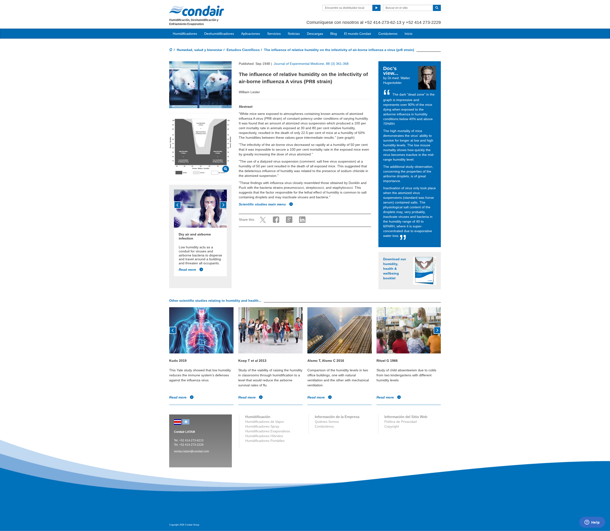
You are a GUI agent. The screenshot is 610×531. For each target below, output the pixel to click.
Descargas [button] (315, 34)
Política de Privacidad (400, 422)
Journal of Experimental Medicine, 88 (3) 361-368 (311, 64)
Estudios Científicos (243, 50)
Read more (188, 269)
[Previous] (177, 205)
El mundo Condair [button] (357, 34)
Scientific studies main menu (263, 204)
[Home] (171, 50)
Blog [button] (333, 34)
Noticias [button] (294, 34)
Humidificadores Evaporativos (267, 431)
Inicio (408, 34)
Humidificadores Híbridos (264, 436)
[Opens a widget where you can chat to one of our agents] (592, 523)
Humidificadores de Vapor (264, 422)
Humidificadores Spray (262, 426)
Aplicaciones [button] (250, 34)
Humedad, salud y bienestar (199, 50)
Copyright (391, 426)
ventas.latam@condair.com (191, 451)
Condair (196, 10)
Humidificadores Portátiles (265, 441)
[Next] (223, 205)
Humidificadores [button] (185, 34)
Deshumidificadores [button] (219, 34)
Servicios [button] (274, 34)
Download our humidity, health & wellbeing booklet (394, 268)
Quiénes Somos (327, 422)
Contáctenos (387, 34)
